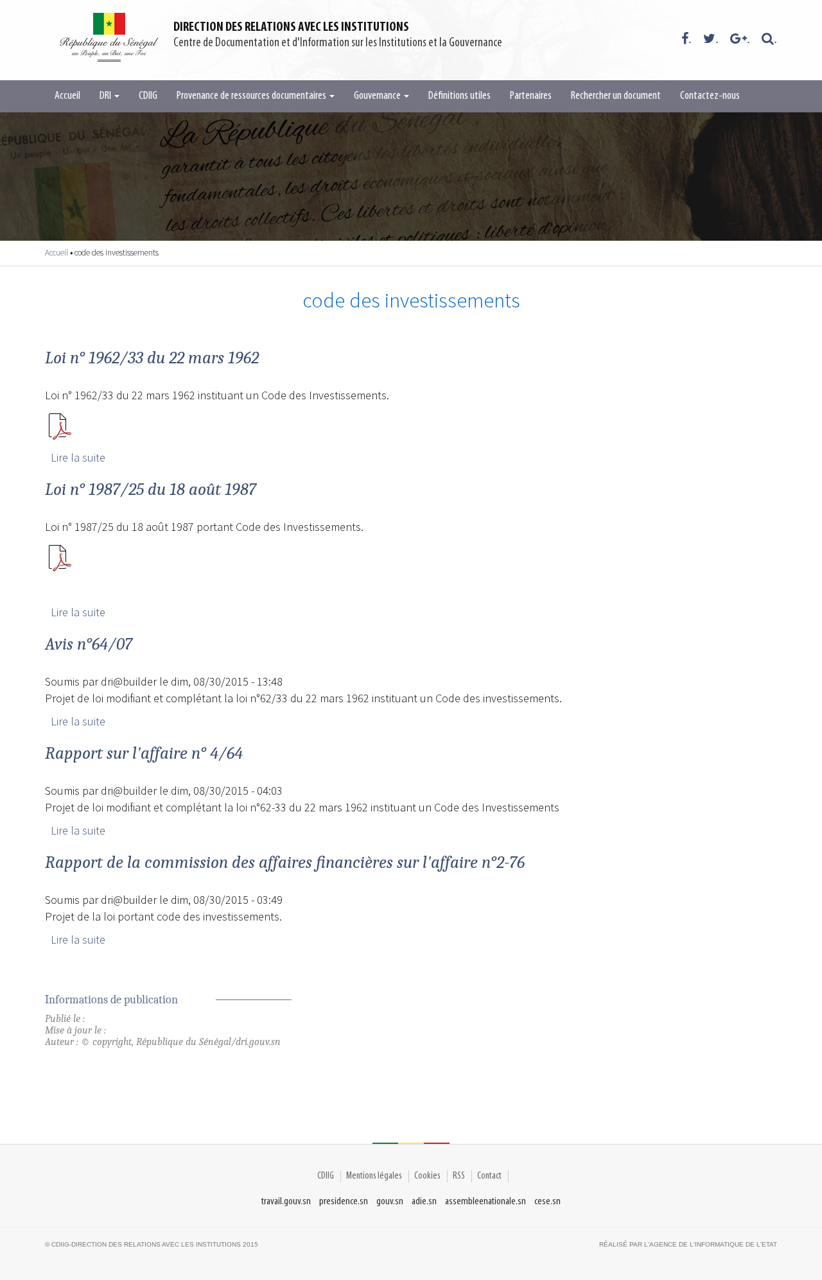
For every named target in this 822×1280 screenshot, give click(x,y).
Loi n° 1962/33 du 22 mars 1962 (152, 357)
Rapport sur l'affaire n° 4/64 (144, 753)
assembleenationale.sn (485, 1201)
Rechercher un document (616, 96)
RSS (459, 1176)
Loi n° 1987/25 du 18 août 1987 (150, 489)
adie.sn (424, 1201)
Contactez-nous (710, 96)
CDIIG (148, 96)
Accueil (67, 96)
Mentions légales (374, 1176)
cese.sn (547, 1201)
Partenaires (531, 96)
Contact (489, 1176)
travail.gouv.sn (286, 1201)
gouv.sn (389, 1201)
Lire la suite (78, 457)
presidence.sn (343, 1201)
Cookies (427, 1176)
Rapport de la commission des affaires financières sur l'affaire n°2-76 (285, 862)
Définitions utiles (459, 96)
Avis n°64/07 (88, 644)
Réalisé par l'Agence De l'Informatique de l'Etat (688, 1244)
